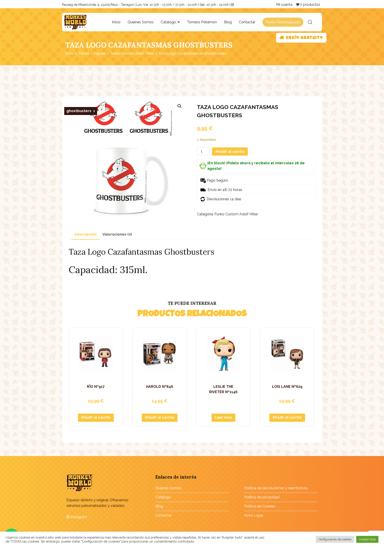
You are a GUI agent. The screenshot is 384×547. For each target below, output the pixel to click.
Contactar (247, 22)
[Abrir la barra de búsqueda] (310, 22)
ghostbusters (78, 111)
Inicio (116, 22)
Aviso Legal (253, 515)
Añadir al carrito (230, 151)
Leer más (223, 417)
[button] (180, 106)
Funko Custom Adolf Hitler (132, 53)
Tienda (84, 53)
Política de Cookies (259, 506)
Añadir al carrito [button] (95, 417)
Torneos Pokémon (202, 22)
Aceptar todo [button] (367, 539)
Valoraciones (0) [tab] (117, 234)
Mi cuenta (284, 4)
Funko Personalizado (283, 22)
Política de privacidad (261, 497)
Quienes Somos (141, 22)
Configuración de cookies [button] (334, 539)
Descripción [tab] (86, 234)
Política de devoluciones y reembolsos (276, 488)
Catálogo (168, 22)
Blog (228, 22)
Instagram (78, 517)
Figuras (100, 53)
